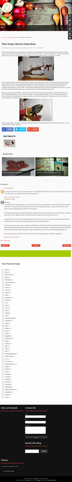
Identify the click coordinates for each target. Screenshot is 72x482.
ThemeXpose (28, 480)
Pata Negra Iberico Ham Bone (19, 44)
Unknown (7, 188)
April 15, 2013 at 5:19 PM (11, 237)
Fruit (6, 310)
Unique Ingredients (12, 37)
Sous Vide (7, 384)
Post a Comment (5, 240)
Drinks (7, 292)
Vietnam (7, 394)
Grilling (7, 313)
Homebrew (8, 320)
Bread (6, 277)
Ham (6, 37)
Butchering (8, 280)
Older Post (67, 245)
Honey (6, 323)
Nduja (6, 341)
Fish (6, 305)
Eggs (6, 295)
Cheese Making (9, 282)
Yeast (6, 397)
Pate (6, 351)
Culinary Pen (36, 7)
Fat (6, 303)
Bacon (6, 269)
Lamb (6, 333)
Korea (6, 331)
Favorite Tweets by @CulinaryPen (9, 466)
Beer (6, 272)
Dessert (7, 290)
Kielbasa (7, 328)
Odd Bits (7, 343)
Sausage (7, 374)
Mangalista (8, 336)
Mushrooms (8, 338)
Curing (7, 287)
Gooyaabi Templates (51, 480)
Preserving (8, 361)
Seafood (7, 379)
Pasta (6, 348)
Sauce (6, 371)
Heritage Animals (9, 318)
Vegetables (8, 392)
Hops (6, 325)
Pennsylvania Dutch (10, 354)
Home (3, 37)
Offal (6, 346)
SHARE (10, 129)
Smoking (7, 382)
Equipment (8, 297)
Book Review (8, 274)
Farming (7, 300)
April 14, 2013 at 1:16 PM (11, 197)
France (7, 308)
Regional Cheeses (10, 364)
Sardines (7, 369)
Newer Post (5, 245)
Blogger (38, 480)
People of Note (9, 356)
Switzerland (8, 387)
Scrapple (7, 376)
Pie (6, 359)
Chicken (7, 285)
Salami (7, 366)
